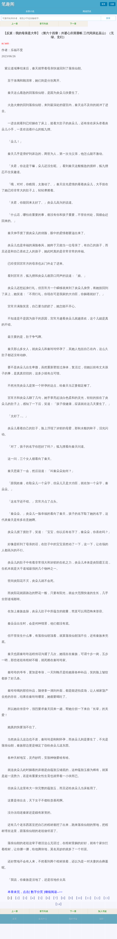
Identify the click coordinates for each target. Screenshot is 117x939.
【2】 (17, 898)
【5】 (40, 898)
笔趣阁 (8, 4)
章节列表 (44, 24)
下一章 (73, 24)
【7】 (55, 898)
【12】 (97, 898)
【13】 (106, 898)
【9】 (70, 898)
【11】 (88, 898)
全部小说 (30, 11)
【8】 (63, 898)
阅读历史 (87, 11)
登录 (104, 4)
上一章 (14, 24)
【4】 (32, 898)
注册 (112, 4)
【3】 (25, 898)
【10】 (79, 898)
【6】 (48, 898)
